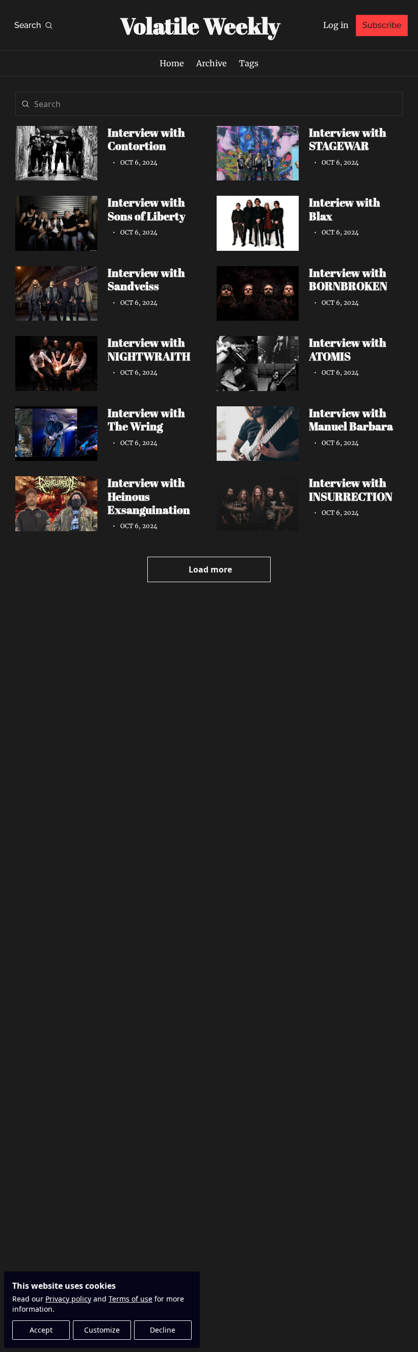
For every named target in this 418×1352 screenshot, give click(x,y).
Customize (102, 1330)
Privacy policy (68, 1299)
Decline (162, 1330)
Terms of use (130, 1299)
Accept (41, 1330)
